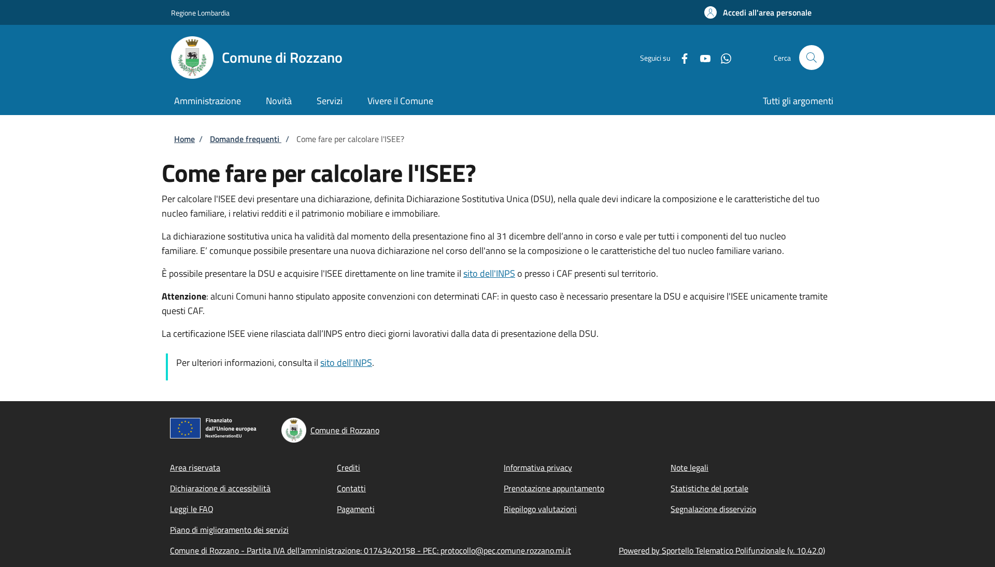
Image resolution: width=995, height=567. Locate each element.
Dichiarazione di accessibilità (220, 488)
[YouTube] (701, 57)
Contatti (351, 488)
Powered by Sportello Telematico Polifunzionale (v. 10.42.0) (722, 550)
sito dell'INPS (489, 273)
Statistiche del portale (709, 488)
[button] (758, 12)
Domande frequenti (245, 139)
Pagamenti (356, 509)
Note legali (689, 467)
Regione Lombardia (200, 12)
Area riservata (195, 467)
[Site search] (811, 57)
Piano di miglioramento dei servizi (229, 529)
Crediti (348, 467)
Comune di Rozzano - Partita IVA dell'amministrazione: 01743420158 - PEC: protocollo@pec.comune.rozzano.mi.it (370, 550)
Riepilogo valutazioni (540, 509)
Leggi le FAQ (192, 509)
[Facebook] (680, 57)
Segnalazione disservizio (713, 509)
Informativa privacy (538, 467)
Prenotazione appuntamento (554, 488)
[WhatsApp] (722, 57)
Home (184, 139)
